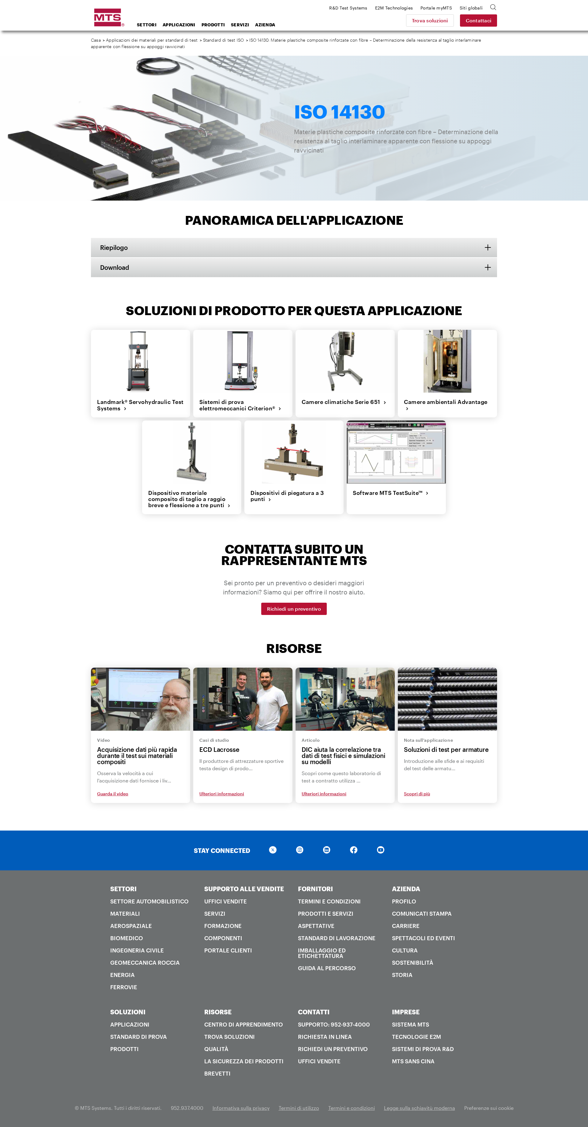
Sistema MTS (410, 1024)
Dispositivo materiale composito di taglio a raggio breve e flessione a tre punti (188, 499)
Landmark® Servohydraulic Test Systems (140, 405)
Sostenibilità (412, 962)
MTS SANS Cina (413, 1061)
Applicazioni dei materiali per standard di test (152, 40)
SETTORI (123, 888)
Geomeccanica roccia (145, 962)
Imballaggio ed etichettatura (322, 953)
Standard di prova (138, 1036)
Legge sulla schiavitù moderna (419, 1108)
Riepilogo (114, 247)
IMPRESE (406, 1012)
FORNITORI (315, 888)
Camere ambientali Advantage (446, 405)
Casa (96, 40)
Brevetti (217, 1073)
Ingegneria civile (137, 950)
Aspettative (316, 925)
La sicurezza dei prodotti (244, 1061)
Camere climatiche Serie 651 (342, 402)
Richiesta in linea (325, 1036)
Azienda (265, 24)
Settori (146, 24)
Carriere (406, 925)
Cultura (405, 950)
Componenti (223, 938)
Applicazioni (179, 24)
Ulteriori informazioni (221, 793)
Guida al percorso (327, 968)
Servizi (240, 24)
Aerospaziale (131, 925)
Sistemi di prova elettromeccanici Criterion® (238, 405)
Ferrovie (123, 987)
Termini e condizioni (329, 901)
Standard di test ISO (223, 40)
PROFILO (404, 901)
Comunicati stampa (422, 913)
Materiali (125, 913)
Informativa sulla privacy (241, 1108)
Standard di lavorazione (336, 938)
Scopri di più (417, 793)
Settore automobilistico (149, 901)
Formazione (223, 925)
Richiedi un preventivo (294, 609)
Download (114, 267)
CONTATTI (314, 1012)
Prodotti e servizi (325, 913)
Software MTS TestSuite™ (389, 493)
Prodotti (213, 24)
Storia (402, 974)
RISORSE (218, 1012)
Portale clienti (228, 950)
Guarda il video (112, 793)
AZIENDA (406, 888)
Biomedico (126, 938)
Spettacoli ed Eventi (423, 938)
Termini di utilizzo (299, 1108)
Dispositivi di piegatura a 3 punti (287, 496)
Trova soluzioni (430, 20)
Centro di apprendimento (243, 1024)
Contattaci (479, 20)
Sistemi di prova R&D (423, 1049)
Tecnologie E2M (416, 1036)
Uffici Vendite (225, 901)
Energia (122, 974)
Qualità (216, 1049)
